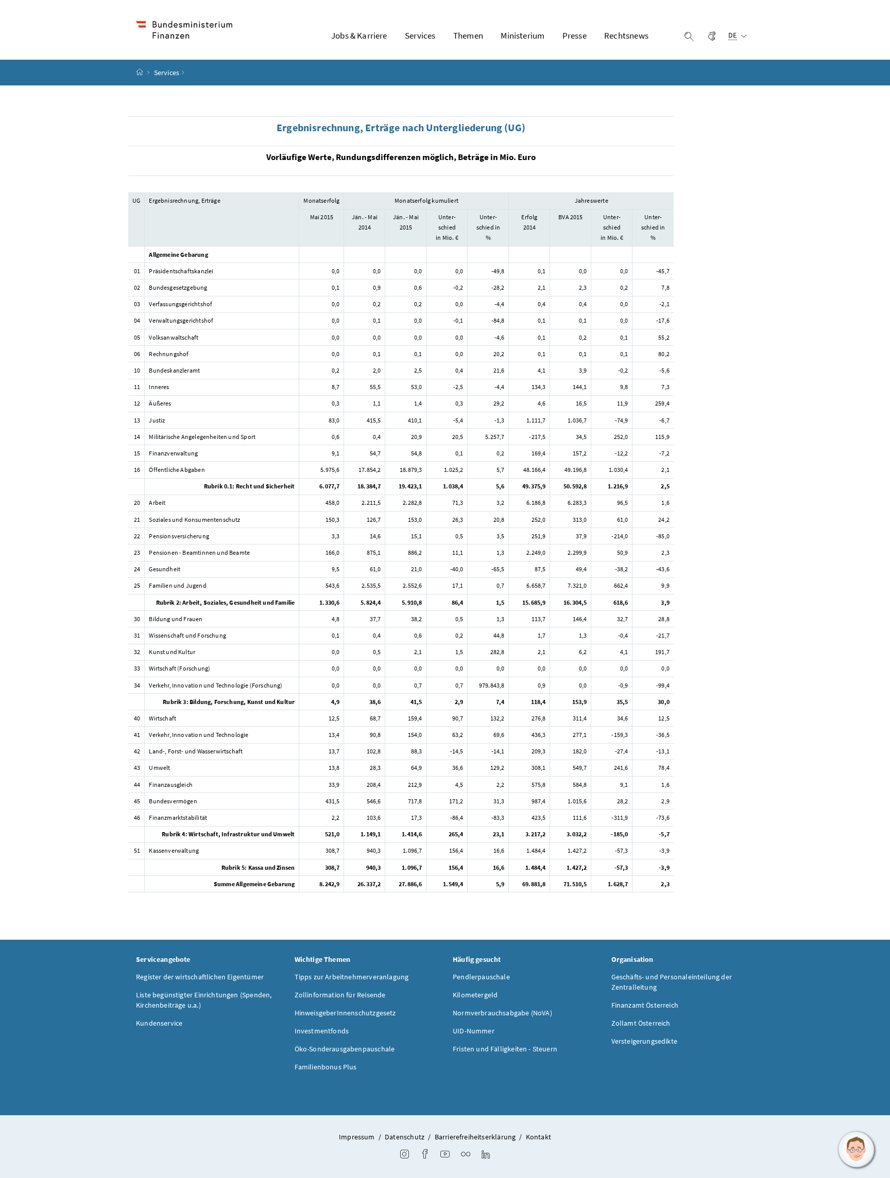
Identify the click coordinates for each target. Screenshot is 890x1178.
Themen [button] (468, 35)
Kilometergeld (475, 994)
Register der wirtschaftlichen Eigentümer (200, 976)
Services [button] (420, 35)
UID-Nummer (473, 1030)
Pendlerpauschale (481, 976)
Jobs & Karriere (359, 35)
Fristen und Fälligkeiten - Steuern (505, 1048)
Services (166, 72)
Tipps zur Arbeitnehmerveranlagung (352, 976)
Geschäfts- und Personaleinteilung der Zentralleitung (671, 982)
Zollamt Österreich (641, 1023)
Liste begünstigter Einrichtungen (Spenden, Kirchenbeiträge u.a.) (203, 1000)
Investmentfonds (322, 1030)
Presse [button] (574, 35)
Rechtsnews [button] (626, 35)
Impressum (357, 1136)
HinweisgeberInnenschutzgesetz (345, 1012)
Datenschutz (404, 1136)
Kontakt (538, 1136)
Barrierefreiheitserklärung (475, 1136)
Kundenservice (159, 1023)
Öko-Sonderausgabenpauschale (345, 1048)
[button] (856, 1150)
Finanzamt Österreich (645, 1005)
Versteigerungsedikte (644, 1041)
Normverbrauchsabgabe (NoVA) (502, 1012)
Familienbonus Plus (326, 1066)
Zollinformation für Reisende (340, 994)
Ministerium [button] (522, 35)
